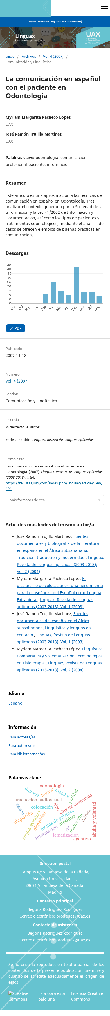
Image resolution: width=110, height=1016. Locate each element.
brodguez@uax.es (73, 916)
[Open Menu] (104, 8)
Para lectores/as (21, 736)
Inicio (10, 56)
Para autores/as (21, 745)
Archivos (29, 56)
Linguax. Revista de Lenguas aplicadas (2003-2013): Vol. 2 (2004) (60, 564)
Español (15, 703)
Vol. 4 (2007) (53, 56)
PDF (17, 328)
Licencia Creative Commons (87, 996)
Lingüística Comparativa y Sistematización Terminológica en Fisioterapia (60, 656)
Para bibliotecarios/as (26, 753)
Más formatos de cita (27, 499)
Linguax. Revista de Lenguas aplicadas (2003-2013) (55, 21)
